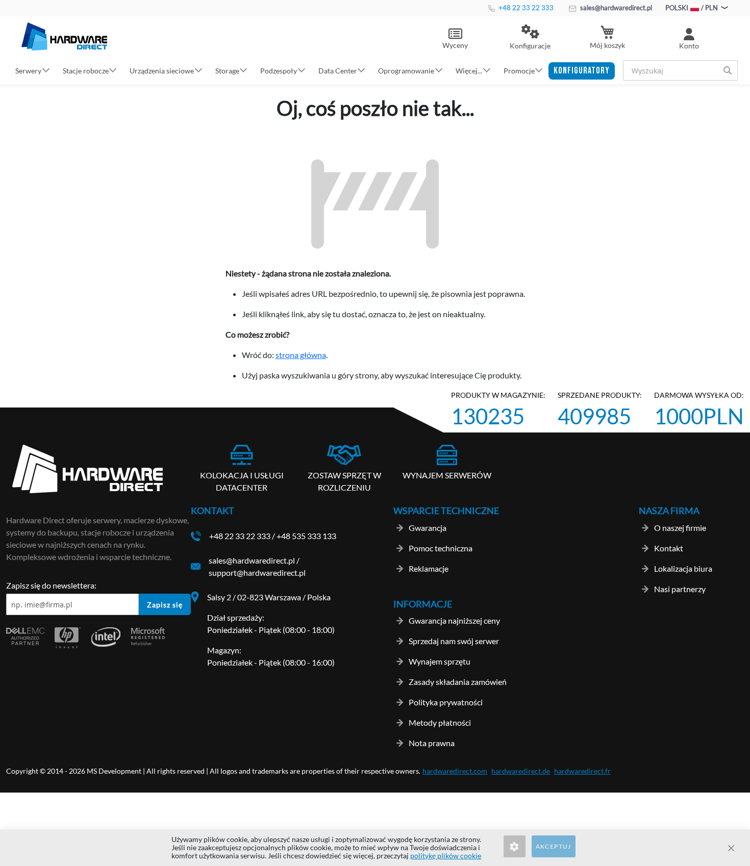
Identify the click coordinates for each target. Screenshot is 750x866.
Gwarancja (427, 527)
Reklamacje (428, 568)
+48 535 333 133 (306, 536)
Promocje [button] (519, 70)
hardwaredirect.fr (582, 771)
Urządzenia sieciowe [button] (162, 70)
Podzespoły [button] (278, 70)
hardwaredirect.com (454, 771)
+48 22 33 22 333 (525, 8)
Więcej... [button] (469, 70)
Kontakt (668, 548)
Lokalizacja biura (683, 568)
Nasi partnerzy (680, 589)
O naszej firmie (680, 527)
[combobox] (680, 70)
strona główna (301, 355)
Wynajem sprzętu (439, 661)
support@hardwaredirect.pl (257, 572)
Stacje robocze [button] (86, 70)
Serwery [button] (28, 70)
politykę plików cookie (445, 855)
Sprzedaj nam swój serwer (454, 641)
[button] (530, 38)
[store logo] (64, 36)
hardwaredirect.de (520, 771)
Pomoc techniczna (440, 548)
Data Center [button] (337, 70)
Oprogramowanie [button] (406, 70)
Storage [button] (227, 70)
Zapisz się (165, 604)
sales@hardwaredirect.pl (615, 8)
